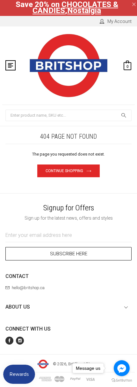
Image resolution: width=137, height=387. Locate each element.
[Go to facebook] (122, 368)
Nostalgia (84, 10)
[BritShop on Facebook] (9, 341)
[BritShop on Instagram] (20, 341)
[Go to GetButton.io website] (122, 380)
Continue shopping (64, 171)
